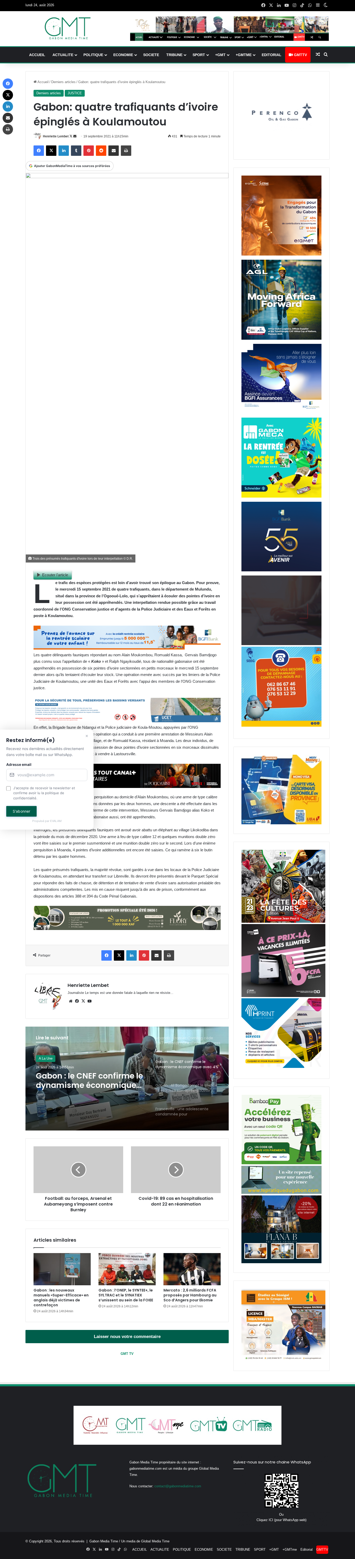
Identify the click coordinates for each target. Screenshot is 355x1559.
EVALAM (56, 821)
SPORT (199, 55)
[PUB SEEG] (281, 725)
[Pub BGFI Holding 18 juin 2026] (281, 570)
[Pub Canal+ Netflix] (127, 786)
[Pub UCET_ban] (127, 721)
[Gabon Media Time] (67, 28)
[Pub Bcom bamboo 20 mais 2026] (281, 1163)
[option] (127, 1078)
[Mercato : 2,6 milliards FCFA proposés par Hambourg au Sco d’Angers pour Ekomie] (192, 1269)
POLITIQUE (93, 55)
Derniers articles (63, 82)
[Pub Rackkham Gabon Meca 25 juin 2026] (281, 496)
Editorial (271, 55)
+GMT (220, 55)
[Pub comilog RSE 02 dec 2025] (281, 254)
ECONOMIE (123, 55)
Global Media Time (155, 1541)
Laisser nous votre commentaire (127, 1336)
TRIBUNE (174, 55)
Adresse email (18, 764)
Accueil (43, 82)
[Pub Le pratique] (281, 1193)
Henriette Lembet (56, 136)
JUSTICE (75, 93)
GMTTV (300, 55)
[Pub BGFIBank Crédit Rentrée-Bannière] (127, 648)
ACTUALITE (62, 55)
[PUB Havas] (281, 412)
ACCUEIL (37, 55)
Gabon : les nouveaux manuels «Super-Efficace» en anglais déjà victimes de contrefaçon (61, 1298)
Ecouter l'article (55, 575)
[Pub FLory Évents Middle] (127, 928)
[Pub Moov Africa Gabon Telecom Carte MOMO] (281, 823)
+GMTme (244, 55)
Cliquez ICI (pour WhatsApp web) (281, 1520)
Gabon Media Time (103, 1541)
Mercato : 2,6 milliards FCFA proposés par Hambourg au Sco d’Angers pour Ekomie (189, 1295)
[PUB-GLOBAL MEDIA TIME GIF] (281, 644)
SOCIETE (151, 55)
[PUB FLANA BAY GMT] (281, 1262)
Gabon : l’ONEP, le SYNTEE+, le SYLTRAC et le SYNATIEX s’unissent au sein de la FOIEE (125, 1295)
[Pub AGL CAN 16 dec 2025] (281, 338)
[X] (83, 1001)
